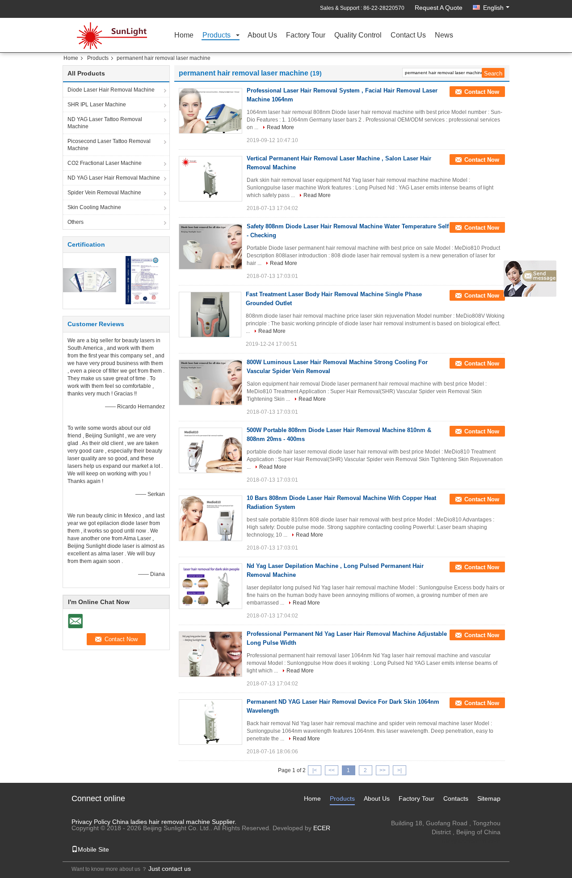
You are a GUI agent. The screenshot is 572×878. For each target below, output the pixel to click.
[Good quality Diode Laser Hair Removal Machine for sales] (89, 280)
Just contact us (169, 868)
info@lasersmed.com (470, 840)
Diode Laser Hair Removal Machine (111, 90)
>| (399, 770)
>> (382, 770)
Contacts (455, 798)
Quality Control (358, 35)
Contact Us (408, 35)
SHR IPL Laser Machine (96, 104)
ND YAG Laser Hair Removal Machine (113, 178)
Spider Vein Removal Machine (104, 192)
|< (314, 770)
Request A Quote (439, 7)
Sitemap (488, 798)
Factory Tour (305, 35)
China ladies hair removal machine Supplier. (174, 821)
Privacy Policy (91, 821)
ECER (321, 828)
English (493, 7)
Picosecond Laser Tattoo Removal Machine (109, 144)
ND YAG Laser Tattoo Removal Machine (104, 123)
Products (216, 35)
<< (331, 770)
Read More (280, 127)
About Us (262, 35)
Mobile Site (93, 849)
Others (75, 222)
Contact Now (481, 91)
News (444, 35)
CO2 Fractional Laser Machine (104, 163)
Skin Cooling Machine (94, 207)
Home (183, 35)
